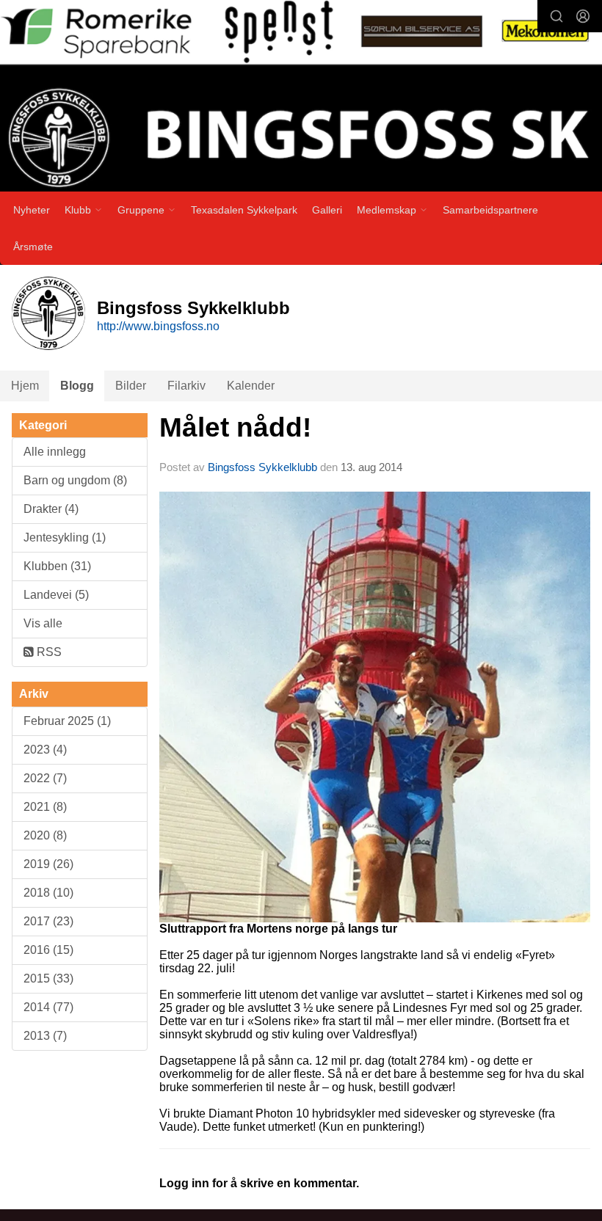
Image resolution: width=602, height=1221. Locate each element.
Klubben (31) (57, 566)
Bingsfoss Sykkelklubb (262, 467)
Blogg (77, 385)
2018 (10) (48, 892)
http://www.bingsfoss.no (158, 326)
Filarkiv (186, 385)
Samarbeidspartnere (490, 210)
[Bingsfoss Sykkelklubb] (301, 98)
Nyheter (31, 210)
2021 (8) (45, 807)
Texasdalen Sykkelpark (244, 210)
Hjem (25, 385)
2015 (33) (48, 978)
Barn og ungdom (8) (75, 480)
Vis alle (42, 623)
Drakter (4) (51, 509)
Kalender (251, 385)
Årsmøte (33, 246)
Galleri (327, 210)
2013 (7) (45, 1035)
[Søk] (556, 16)
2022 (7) (45, 778)
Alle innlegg (54, 451)
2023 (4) (45, 749)
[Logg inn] (583, 16)
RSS (48, 652)
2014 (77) (48, 1007)
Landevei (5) (56, 594)
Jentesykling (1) (64, 537)
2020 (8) (45, 835)
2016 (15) (48, 950)
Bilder (130, 385)
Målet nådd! (235, 427)
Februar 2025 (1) (67, 721)
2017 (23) (48, 921)
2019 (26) (48, 864)
